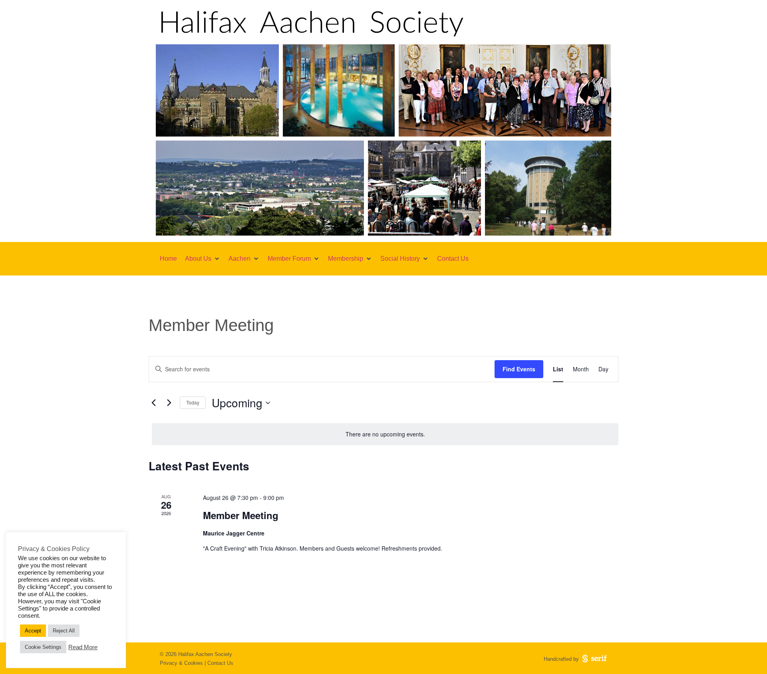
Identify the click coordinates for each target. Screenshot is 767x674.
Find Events (519, 369)
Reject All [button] (64, 631)
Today (192, 402)
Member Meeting (240, 515)
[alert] (385, 434)
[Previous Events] (153, 403)
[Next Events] (169, 403)
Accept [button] (33, 631)
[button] (203, 259)
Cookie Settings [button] (43, 647)
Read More (82, 647)
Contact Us (220, 663)
